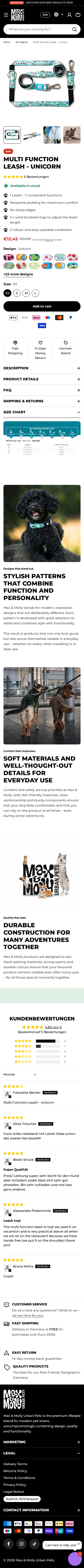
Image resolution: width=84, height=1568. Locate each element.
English (58, 14)
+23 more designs (18, 274)
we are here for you (27, 1315)
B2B (45, 14)
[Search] (74, 29)
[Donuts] (8, 265)
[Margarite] (34, 265)
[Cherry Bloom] (47, 257)
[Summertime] (21, 257)
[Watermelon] (21, 265)
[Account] (69, 14)
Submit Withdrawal (22, 1499)
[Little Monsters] (47, 265)
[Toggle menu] (6, 14)
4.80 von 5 (53, 1027)
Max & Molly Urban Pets (35, 1560)
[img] (13, 1086)
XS (7, 293)
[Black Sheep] (72, 265)
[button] (13, 177)
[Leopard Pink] (8, 257)
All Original (22, 42)
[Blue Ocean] (59, 265)
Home (6, 42)
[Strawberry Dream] (72, 257)
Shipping (48, 240)
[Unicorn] (59, 257)
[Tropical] (34, 257)
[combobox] (42, 29)
